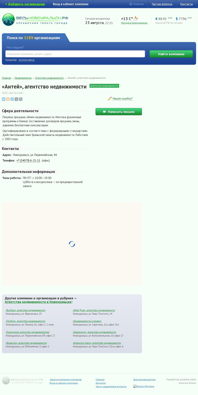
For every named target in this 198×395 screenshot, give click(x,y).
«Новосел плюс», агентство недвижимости (97, 343)
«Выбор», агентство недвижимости (25, 310)
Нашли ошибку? (123, 98)
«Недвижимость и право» (87, 321)
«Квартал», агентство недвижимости (26, 343)
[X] (16, 99)
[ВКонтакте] (3, 99)
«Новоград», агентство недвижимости (94, 332)
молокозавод (27, 60)
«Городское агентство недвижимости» (28, 332)
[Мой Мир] (12, 99)
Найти (171, 54)
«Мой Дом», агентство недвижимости (94, 310)
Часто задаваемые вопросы (111, 386)
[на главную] (35, 25)
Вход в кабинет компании (64, 382)
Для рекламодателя (144, 379)
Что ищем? (15, 47)
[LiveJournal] (20, 99)
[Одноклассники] (8, 99)
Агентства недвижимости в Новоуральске (38, 301)
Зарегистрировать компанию (66, 379)
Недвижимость (23, 78)
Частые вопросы (162, 4)
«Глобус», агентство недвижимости (25, 321)
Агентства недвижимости (49, 78)
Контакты (186, 4)
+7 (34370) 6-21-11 (28, 160)
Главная (138, 4)
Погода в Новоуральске (134, 22)
